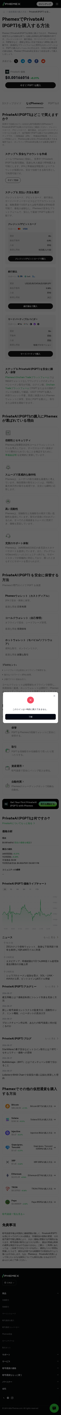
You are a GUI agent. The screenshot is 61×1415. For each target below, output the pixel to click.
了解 (30, 716)
